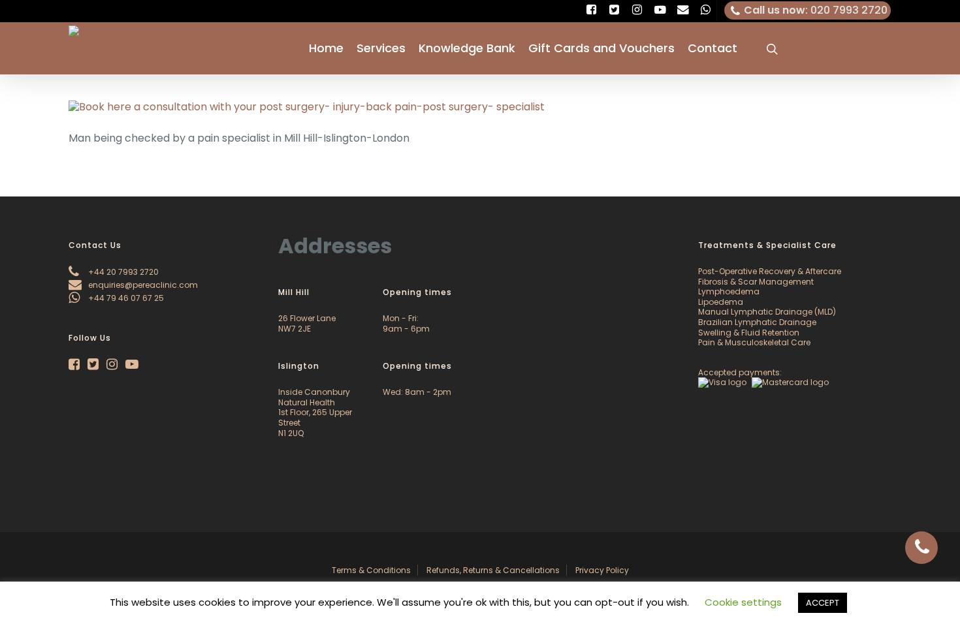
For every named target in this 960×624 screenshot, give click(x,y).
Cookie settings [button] (743, 602)
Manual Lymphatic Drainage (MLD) (767, 311)
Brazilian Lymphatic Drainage (757, 322)
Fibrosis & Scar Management (756, 281)
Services (381, 48)
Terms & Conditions (371, 570)
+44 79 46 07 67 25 (125, 298)
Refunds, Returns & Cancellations (493, 570)
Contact (712, 48)
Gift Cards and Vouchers (601, 48)
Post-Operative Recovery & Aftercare (769, 271)
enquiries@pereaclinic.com (142, 284)
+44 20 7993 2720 (122, 271)
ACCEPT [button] (822, 603)
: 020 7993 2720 (816, 10)
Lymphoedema (729, 291)
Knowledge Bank (467, 48)
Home (326, 48)
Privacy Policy (602, 570)
